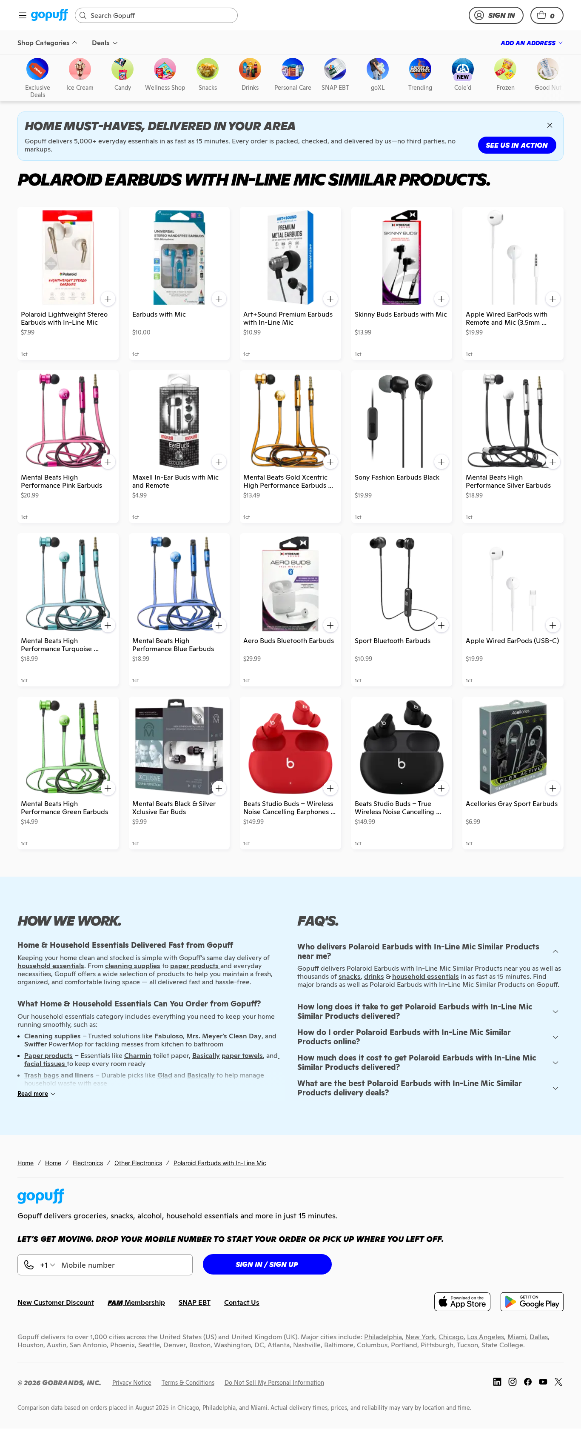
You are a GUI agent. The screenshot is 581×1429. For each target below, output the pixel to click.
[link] (49, 15)
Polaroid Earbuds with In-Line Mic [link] (220, 1162)
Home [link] (25, 1162)
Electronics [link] (88, 1162)
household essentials (425, 976)
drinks (374, 976)
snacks (350, 976)
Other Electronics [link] (138, 1162)
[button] (547, 15)
